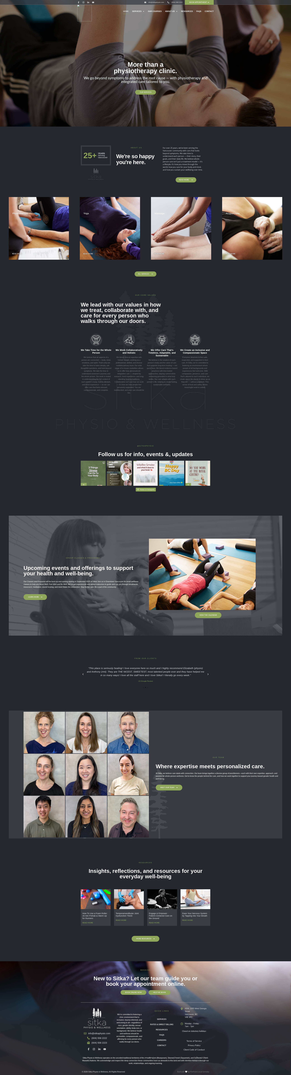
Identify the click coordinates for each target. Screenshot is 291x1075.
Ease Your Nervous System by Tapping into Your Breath (194, 914)
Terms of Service (194, 1041)
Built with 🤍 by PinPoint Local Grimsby (193, 1072)
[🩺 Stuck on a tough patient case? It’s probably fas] (119, 473)
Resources (187, 11)
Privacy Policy (194, 1045)
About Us (170, 11)
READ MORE (17, 254)
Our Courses (155, 11)
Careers (161, 1040)
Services (137, 11)
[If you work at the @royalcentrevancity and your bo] (197, 473)
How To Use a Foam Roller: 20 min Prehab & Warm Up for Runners (94, 915)
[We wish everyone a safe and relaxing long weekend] (171, 473)
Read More (87, 923)
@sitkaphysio (145, 446)
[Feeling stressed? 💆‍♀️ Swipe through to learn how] (93, 473)
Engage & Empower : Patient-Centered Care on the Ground (160, 915)
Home (126, 11)
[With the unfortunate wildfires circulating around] (145, 473)
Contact (209, 11)
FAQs (198, 11)
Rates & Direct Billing (161, 1024)
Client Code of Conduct (194, 1050)
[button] (83, 674)
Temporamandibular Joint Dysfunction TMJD (127, 914)
